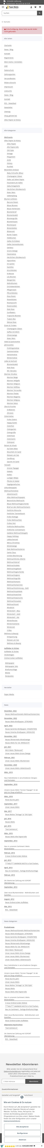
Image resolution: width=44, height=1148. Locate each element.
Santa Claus (11, 552)
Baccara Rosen (12, 202)
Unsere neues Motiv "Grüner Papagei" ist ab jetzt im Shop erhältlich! (21, 791)
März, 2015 (8, 833)
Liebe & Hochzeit (10, 361)
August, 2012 (9, 899)
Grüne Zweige (12, 251)
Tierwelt (7, 465)
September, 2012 (10, 887)
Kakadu (10, 471)
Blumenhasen (12, 222)
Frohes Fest (11, 523)
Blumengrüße (12, 218)
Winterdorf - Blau (13, 611)
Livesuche (8, 91)
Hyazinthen (11, 260)
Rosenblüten (12, 299)
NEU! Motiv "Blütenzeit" (14, 750)
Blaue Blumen (12, 205)
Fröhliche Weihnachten (15, 526)
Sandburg (10, 458)
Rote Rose (10, 309)
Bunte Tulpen (12, 235)
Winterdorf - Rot (13, 617)
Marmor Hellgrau (13, 400)
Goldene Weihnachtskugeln (17, 533)
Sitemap (7, 111)
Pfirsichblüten (12, 293)
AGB (5, 66)
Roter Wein (11, 192)
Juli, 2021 (7, 747)
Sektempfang (12, 196)
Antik (9, 160)
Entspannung (12, 637)
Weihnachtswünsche (15, 598)
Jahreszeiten (9, 345)
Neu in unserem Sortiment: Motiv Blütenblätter (17, 847)
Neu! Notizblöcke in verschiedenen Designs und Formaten (20, 779)
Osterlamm (11, 439)
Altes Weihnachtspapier (16, 497)
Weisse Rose (11, 322)
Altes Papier (11, 144)
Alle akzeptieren (22, 1127)
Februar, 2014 (9, 853)
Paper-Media (9, 694)
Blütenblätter (12, 228)
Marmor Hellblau (13, 387)
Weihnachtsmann (13, 582)
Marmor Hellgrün (13, 384)
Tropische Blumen (14, 316)
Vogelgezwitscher (13, 484)
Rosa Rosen (11, 296)
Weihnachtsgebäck (14, 569)
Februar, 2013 (9, 875)
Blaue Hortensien (13, 209)
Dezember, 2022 (10, 711)
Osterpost (10, 442)
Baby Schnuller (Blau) (15, 173)
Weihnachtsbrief (13, 562)
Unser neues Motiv (12, 807)
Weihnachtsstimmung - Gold (18, 588)
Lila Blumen (11, 277)
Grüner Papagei (13, 468)
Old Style (10, 150)
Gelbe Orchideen (13, 241)
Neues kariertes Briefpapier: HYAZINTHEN (21, 729)
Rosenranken (12, 306)
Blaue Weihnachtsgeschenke (18, 504)
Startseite (8, 45)
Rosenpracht (12, 303)
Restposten (9, 676)
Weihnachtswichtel (14, 595)
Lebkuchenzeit (12, 539)
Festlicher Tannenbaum (16, 513)
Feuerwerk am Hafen (15, 183)
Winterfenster (12, 620)
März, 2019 (8, 772)
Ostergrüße (11, 432)
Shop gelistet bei (10, 116)
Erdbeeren (11, 410)
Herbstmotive (12, 355)
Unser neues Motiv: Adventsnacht (18, 768)
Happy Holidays (13, 536)
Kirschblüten (12, 270)
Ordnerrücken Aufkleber (13, 658)
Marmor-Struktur (10, 374)
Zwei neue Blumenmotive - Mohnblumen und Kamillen (21, 894)
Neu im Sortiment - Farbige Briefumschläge (21, 871)
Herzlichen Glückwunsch (16, 189)
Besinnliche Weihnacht (15, 500)
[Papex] (12, 7)
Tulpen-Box (11, 319)
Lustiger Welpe (12, 478)
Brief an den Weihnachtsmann (18, 507)
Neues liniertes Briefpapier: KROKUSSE (20, 732)
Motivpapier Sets (11, 666)
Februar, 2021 (9, 757)
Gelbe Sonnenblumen (15, 244)
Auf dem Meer (12, 449)
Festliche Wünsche (14, 510)
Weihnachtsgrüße (13, 578)
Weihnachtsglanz (13, 575)
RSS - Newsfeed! (11, 910)
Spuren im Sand (13, 462)
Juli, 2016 (7, 819)
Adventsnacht (12, 494)
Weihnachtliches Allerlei (16, 559)
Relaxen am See (13, 455)
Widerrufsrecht (10, 83)
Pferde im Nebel (13, 481)
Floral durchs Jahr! (12, 800)
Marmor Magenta (13, 397)
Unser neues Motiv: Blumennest (17, 761)
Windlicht (10, 607)
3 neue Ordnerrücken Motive (16, 856)
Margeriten (11, 280)
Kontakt (7, 54)
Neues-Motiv (10, 822)
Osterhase (11, 436)
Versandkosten (9, 78)
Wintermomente (13, 624)
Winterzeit (11, 627)
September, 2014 (10, 841)
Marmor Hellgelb (13, 380)
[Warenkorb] (40, 7)
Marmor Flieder (13, 393)
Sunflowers (11, 312)
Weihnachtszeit (13, 604)
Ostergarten (11, 429)
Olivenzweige (12, 335)
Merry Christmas (13, 543)
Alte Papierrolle (13, 147)
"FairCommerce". (11, 829)
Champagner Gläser (14, 176)
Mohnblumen (12, 283)
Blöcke (7, 673)
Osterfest (10, 426)
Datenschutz (9, 70)
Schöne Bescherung (14, 556)
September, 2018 (10, 784)
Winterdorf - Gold (13, 614)
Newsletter (8, 107)
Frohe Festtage (12, 517)
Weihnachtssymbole (14, 591)
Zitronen (10, 413)
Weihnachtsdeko (13, 565)
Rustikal (10, 166)
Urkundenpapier (10, 487)
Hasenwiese (11, 254)
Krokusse (10, 273)
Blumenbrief (11, 212)
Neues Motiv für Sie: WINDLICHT (17, 743)
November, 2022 (10, 718)
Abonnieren (33, 1081)
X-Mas (9, 630)
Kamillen (10, 267)
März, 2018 (8, 796)
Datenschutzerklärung (12, 1071)
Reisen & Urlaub (10, 445)
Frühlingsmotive (13, 348)
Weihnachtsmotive (11, 491)
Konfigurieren (22, 1133)
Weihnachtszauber (14, 601)
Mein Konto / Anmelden (13, 62)
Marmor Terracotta (14, 390)
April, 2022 (8, 726)
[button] (31, 7)
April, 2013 (8, 868)
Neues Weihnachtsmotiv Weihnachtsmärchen (22, 714)
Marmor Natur (12, 403)
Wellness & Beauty (11, 633)
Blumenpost (11, 225)
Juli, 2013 (7, 860)
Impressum (8, 87)
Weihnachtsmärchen (15, 585)
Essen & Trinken (10, 325)
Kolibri (9, 475)
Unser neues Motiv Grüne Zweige (17, 753)
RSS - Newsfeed (10, 103)
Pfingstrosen (11, 290)
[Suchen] (39, 13)
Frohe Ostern (12, 419)
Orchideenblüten (13, 286)
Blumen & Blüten (10, 199)
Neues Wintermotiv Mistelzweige (17, 739)
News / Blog (8, 49)
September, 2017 (10, 804)
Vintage (10, 153)
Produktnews (9, 927)
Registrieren (9, 58)
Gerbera (10, 247)
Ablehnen (22, 1140)
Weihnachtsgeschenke (15, 572)
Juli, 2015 (7, 826)
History (9, 163)
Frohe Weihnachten (14, 520)
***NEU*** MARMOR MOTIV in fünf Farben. (22, 863)
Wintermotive (12, 358)
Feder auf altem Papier (15, 179)
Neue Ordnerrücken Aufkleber (16, 902)
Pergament (11, 157)
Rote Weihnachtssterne (16, 549)
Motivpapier (9, 663)
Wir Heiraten (12, 371)
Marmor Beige (12, 377)
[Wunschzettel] (35, 7)
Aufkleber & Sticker (11, 651)
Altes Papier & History (12, 120)
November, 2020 (10, 765)
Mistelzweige (12, 546)
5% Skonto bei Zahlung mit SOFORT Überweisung (17, 881)
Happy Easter (12, 423)
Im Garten (11, 264)
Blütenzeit (11, 231)
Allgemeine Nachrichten (13, 1025)
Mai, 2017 (8, 811)
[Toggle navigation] (3, 6)
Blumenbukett (12, 215)
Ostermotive (9, 416)
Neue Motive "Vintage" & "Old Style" (18, 814)
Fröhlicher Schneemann (16, 530)
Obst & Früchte (10, 406)
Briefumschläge (11, 669)
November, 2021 (10, 736)
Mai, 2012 (8, 906)
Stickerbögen (9, 655)
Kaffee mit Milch (13, 332)
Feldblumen (11, 238)
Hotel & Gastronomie (12, 342)
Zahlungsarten (9, 74)
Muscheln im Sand (14, 452)
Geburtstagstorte (13, 186)
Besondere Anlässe (11, 170)
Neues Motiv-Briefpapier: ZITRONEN (19, 721)
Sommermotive (12, 351)
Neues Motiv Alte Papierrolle (16, 837)
